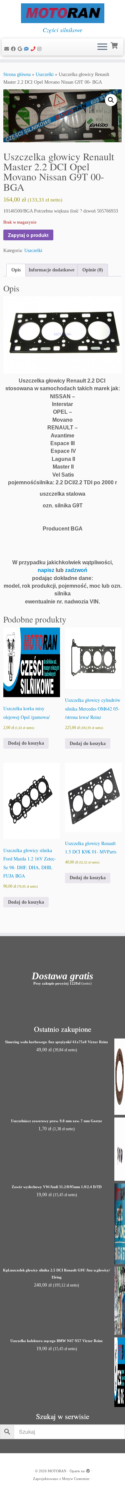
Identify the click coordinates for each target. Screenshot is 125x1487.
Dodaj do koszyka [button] (26, 743)
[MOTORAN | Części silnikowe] (62, 13)
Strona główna (17, 74)
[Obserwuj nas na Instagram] (40, 49)
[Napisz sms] (27, 49)
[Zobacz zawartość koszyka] (115, 45)
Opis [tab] (16, 269)
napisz (46, 570)
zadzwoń (76, 570)
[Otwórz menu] (102, 47)
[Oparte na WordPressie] (88, 1470)
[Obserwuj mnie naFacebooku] (14, 49)
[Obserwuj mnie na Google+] (21, 49)
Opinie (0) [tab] (92, 269)
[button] (111, 100)
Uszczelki (45, 74)
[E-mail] (7, 49)
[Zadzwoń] (34, 49)
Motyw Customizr (76, 1479)
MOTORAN (57, 1471)
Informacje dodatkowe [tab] (51, 269)
